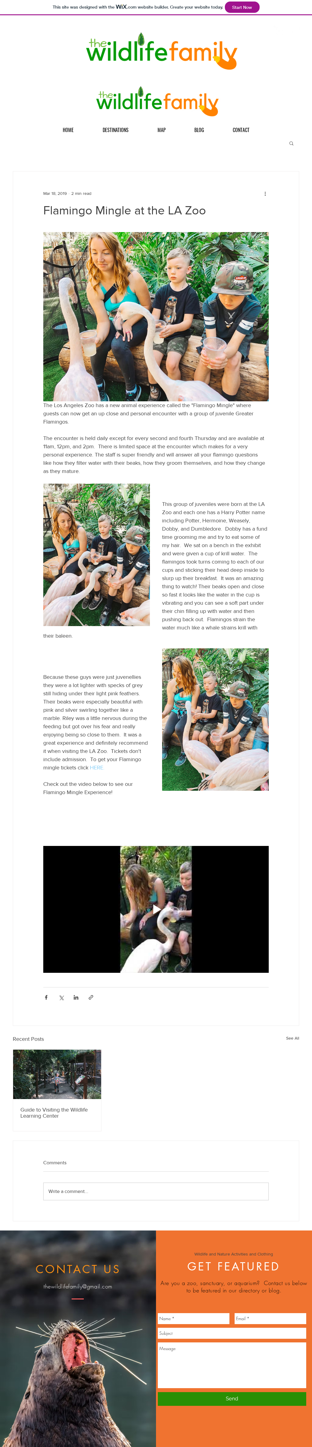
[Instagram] (279, 31)
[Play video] (156, 909)
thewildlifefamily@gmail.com (78, 1286)
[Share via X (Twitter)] (61, 997)
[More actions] (265, 193)
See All (292, 1038)
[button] (291, 143)
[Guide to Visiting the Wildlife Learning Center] (57, 1074)
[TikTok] (294, 31)
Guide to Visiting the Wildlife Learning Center (54, 1113)
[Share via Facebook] (46, 997)
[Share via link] (91, 997)
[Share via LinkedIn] (76, 997)
